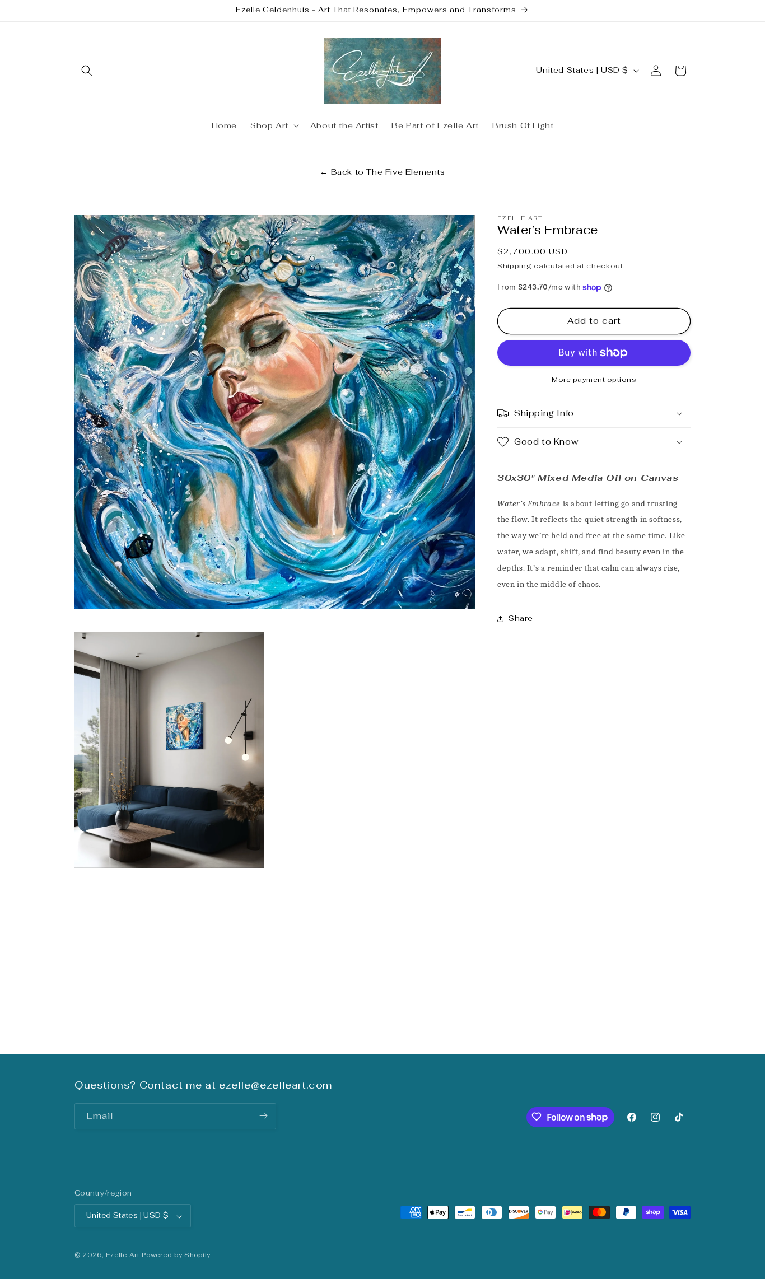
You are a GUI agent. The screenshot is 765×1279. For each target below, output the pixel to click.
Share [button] (521, 618)
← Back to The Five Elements (382, 172)
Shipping (514, 266)
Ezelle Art (123, 1255)
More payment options (594, 379)
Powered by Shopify (176, 1255)
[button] (86, 70)
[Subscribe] (263, 1116)
